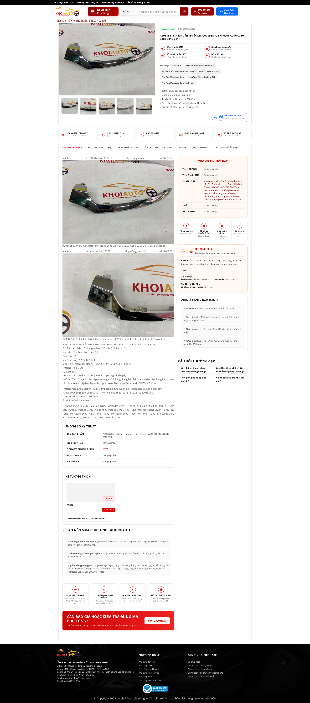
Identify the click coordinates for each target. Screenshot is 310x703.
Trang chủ (63, 20)
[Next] (149, 59)
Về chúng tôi (194, 661)
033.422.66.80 (196, 287)
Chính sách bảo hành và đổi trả (202, 676)
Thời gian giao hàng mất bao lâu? (193, 379)
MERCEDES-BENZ (84, 20)
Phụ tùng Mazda (146, 676)
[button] (63, 91)
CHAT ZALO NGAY (157, 620)
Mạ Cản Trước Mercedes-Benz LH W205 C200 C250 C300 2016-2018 (223, 186)
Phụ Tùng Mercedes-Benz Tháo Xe (226, 199)
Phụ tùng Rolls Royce (149, 672)
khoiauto (208, 181)
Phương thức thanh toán (200, 669)
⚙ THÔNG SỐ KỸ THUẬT (100, 147)
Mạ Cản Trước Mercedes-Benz (228, 181)
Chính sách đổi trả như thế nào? (230, 379)
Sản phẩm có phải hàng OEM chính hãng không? (193, 370)
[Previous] (64, 59)
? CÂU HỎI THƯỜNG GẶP (226, 147)
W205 (102, 20)
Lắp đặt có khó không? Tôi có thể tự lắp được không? (230, 370)
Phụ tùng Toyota (147, 661)
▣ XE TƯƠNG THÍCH (128, 147)
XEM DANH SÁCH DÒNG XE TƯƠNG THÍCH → (87, 518)
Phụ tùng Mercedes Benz (150, 680)
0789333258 (218, 279)
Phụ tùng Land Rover (149, 669)
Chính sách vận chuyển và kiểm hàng (205, 672)
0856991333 (196, 279)
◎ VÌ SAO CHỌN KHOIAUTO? (193, 147)
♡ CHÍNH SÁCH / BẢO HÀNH (159, 147)
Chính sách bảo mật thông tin (202, 665)
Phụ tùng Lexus (146, 665)
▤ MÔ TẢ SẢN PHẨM (72, 147)
